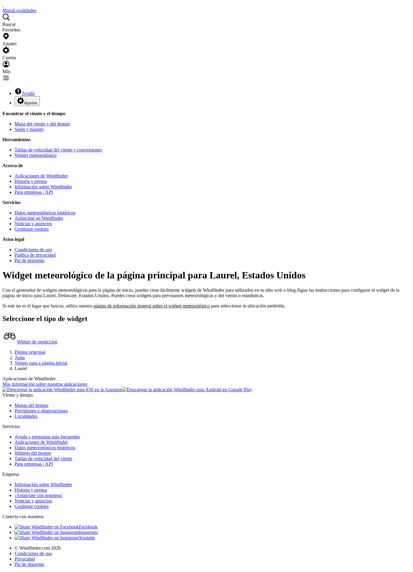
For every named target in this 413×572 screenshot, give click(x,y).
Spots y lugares (29, 129)
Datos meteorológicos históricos (45, 212)
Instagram (88, 532)
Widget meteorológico (36, 155)
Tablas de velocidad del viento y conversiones (58, 149)
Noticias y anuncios (33, 223)
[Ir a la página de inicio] (3, 5)
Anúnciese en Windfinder (39, 218)
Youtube (87, 537)
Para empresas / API (34, 192)
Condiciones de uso (33, 249)
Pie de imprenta (29, 260)
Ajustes (30, 103)
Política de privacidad (35, 255)
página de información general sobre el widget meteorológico (151, 305)
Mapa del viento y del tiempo (42, 123)
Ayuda (28, 93)
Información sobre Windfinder (43, 186)
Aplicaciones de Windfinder (41, 175)
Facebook (88, 526)
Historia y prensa (31, 181)
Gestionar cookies (32, 229)
